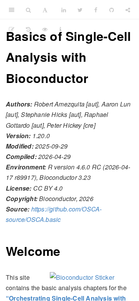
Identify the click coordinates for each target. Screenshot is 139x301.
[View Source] (44, 29)
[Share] (128, 9)
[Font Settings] (45, 9)
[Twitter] (80, 9)
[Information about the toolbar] (60, 29)
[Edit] (11, 29)
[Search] (28, 9)
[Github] (111, 9)
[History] (28, 29)
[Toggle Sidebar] (11, 9)
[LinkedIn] (64, 9)
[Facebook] (95, 9)
